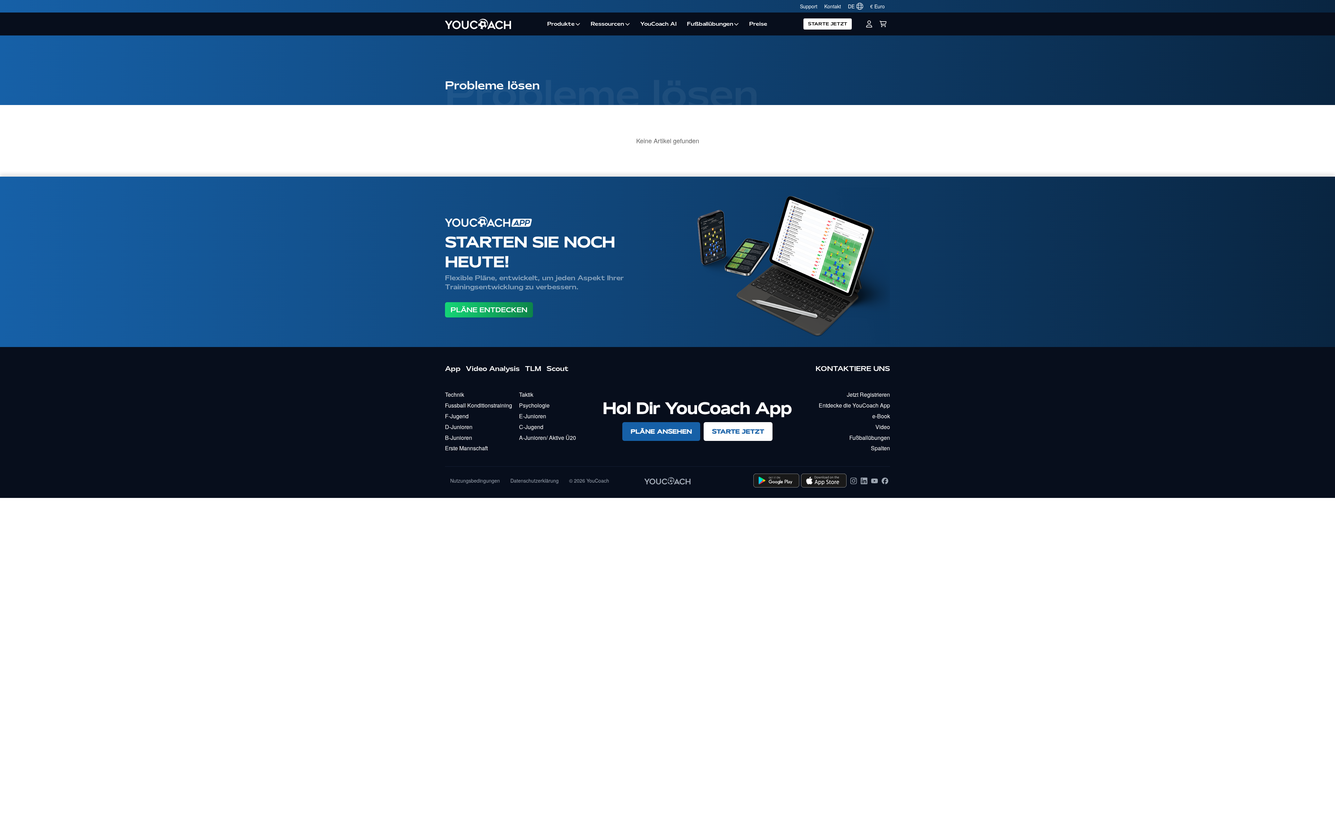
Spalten (880, 448)
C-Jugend (531, 427)
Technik (454, 394)
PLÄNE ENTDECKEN (489, 309)
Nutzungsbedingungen (475, 480)
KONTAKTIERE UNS (853, 368)
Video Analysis (493, 368)
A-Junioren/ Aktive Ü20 (547, 438)
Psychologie (534, 405)
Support (808, 6)
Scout (557, 368)
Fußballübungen (710, 24)
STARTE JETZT (827, 24)
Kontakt (832, 6)
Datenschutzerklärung (534, 480)
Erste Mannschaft (466, 448)
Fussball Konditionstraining (478, 405)
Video (882, 427)
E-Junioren (532, 416)
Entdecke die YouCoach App (854, 405)
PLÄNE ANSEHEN (661, 431)
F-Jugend (457, 416)
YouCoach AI (658, 24)
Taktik (526, 394)
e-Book (881, 416)
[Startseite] (493, 24)
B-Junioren (458, 438)
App (453, 368)
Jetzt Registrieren (868, 394)
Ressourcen (607, 24)
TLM (533, 368)
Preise (758, 24)
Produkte (561, 24)
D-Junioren (458, 427)
